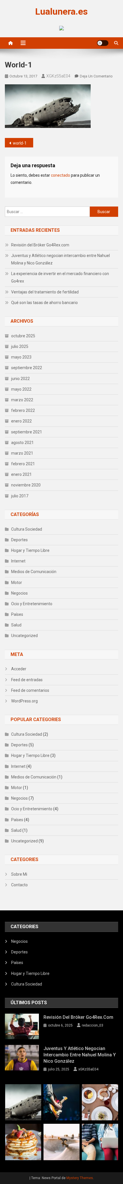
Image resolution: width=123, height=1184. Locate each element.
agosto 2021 (22, 442)
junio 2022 (20, 378)
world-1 (20, 143)
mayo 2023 (21, 357)
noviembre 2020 (26, 485)
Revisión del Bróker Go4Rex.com (40, 245)
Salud (16, 625)
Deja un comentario (96, 76)
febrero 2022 (23, 410)
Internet (18, 561)
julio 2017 (19, 496)
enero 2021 (21, 474)
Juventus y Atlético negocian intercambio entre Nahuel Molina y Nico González (60, 259)
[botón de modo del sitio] (102, 43)
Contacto (19, 885)
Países (17, 614)
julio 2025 (19, 346)
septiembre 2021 (26, 432)
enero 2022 (21, 421)
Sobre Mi (19, 874)
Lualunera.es (61, 11)
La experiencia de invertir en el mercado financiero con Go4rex (60, 277)
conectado (60, 175)
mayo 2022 (21, 389)
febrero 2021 (23, 463)
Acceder (18, 669)
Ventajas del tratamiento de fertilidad (45, 292)
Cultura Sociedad (26, 529)
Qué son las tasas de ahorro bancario (44, 302)
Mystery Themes (79, 1178)
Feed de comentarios (30, 690)
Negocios (19, 593)
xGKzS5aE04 (58, 76)
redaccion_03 (92, 1025)
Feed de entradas (27, 679)
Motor (16, 582)
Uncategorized (24, 635)
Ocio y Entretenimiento (31, 603)
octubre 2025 (23, 336)
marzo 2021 (22, 453)
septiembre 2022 (26, 367)
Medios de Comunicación (33, 571)
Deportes (19, 540)
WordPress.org (24, 701)
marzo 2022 (22, 400)
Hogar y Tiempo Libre (30, 550)
